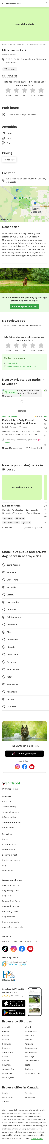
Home (5, 839)
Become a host (9, 855)
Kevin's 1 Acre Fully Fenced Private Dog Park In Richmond (19, 422)
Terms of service (10, 812)
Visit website (13, 363)
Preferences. (37, 1138)
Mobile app (7, 870)
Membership (8, 849)
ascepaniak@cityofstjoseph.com (21, 366)
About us (6, 801)
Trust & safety (9, 806)
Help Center (8, 827)
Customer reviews (11, 860)
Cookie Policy (12, 1135)
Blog (4, 865)
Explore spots (9, 844)
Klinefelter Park (11, 505)
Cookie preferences (12, 822)
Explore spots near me (24, 306)
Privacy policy (9, 817)
